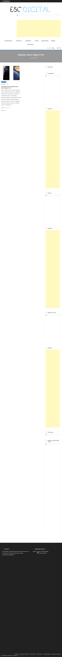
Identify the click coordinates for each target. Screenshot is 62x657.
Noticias (37, 40)
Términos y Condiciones (25, 654)
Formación (28, 40)
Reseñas (53, 40)
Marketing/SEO (44, 40)
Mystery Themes (21, 655)
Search (58, 47)
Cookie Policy (39, 654)
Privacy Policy (33, 654)
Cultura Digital (8, 40)
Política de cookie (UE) (56, 654)
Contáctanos (17, 654)
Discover (3, 110)
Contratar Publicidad (47, 654)
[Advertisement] (39, 28)
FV (7, 84)
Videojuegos (30, 44)
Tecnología (19, 40)
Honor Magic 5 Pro (7, 107)
